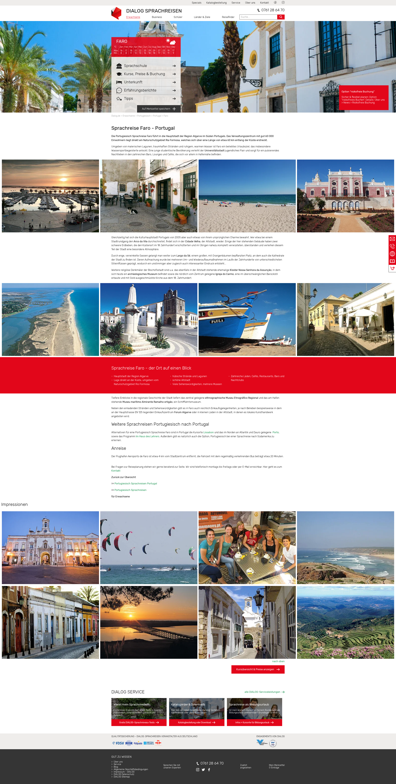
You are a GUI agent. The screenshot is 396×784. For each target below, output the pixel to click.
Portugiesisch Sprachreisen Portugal (135, 483)
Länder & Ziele (202, 17)
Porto (276, 432)
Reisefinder (228, 17)
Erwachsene (133, 17)
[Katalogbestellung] (392, 261)
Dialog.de (115, 116)
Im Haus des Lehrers (147, 436)
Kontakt (264, 2)
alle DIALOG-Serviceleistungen (262, 691)
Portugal (157, 116)
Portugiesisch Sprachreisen (130, 490)
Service (236, 2)
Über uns (250, 2)
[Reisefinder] (392, 253)
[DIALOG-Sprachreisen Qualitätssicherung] (136, 746)
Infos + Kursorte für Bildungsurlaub (252, 722)
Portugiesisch (144, 116)
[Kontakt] (392, 239)
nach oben (278, 661)
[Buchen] (392, 268)
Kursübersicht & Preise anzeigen (255, 669)
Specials (196, 2)
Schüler (178, 17)
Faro (121, 41)
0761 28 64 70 (273, 10)
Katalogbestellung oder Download (194, 722)
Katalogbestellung (216, 2)
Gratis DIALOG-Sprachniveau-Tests (137, 722)
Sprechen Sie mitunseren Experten (172, 766)
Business (157, 17)
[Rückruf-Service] (392, 246)
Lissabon (208, 432)
